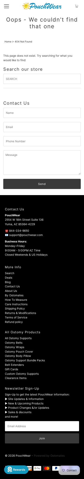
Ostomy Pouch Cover (19, 351)
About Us (11, 290)
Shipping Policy (15, 308)
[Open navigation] (6, 6)
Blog (8, 282)
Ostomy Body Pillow (18, 355)
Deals (8, 277)
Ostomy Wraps (14, 347)
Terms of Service (16, 317)
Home (7, 41)
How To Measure (16, 299)
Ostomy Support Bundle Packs (25, 360)
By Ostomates (14, 295)
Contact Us (12, 286)
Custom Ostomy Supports (22, 373)
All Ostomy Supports (18, 338)
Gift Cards (11, 369)
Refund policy (14, 322)
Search (9, 273)
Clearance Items (16, 378)
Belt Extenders (14, 364)
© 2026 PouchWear (18, 455)
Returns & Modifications (20, 313)
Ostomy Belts (13, 342)
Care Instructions (16, 304)
